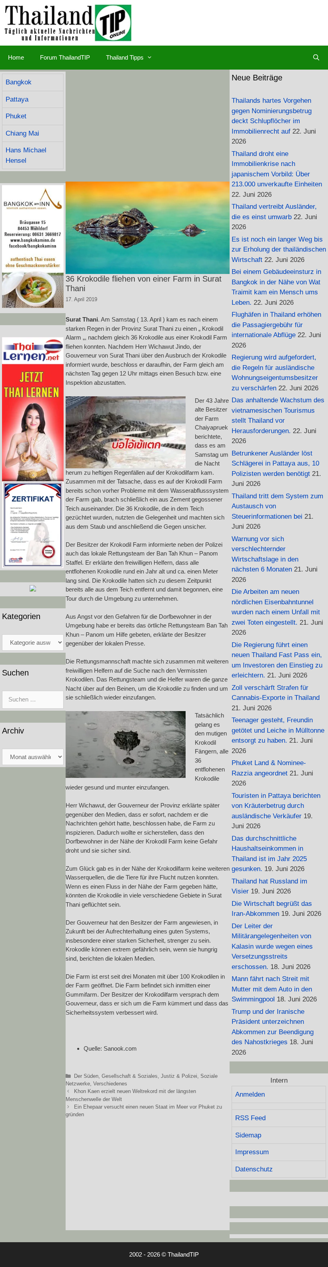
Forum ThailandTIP (65, 57)
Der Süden (86, 1076)
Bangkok (19, 82)
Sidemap (248, 1135)
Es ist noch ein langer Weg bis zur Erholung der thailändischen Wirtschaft (279, 250)
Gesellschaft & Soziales (130, 1076)
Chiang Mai (22, 133)
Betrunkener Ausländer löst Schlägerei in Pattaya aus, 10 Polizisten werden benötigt (275, 464)
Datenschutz (254, 1169)
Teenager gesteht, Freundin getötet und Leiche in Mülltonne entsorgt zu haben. (278, 730)
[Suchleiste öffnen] (316, 58)
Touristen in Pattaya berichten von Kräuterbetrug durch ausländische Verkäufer (276, 806)
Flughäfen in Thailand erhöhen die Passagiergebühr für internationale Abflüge (276, 325)
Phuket (16, 116)
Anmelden (250, 1094)
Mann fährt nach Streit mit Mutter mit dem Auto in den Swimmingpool (272, 989)
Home (16, 57)
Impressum (252, 1152)
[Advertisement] (148, 126)
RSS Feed (250, 1118)
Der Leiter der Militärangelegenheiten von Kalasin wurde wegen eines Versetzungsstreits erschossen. (272, 946)
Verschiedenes (110, 1084)
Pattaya (17, 99)
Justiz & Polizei (179, 1076)
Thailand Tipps (125, 57)
